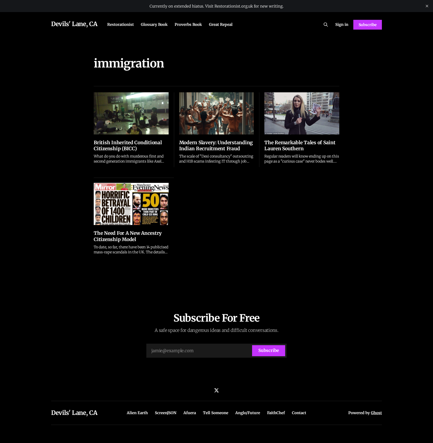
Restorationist (120, 24)
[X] (216, 390)
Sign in (341, 24)
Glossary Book (154, 24)
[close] (427, 6)
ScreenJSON (165, 412)
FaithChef (276, 412)
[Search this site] (326, 25)
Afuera (189, 412)
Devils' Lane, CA (74, 24)
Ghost (376, 412)
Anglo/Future (247, 412)
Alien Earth (137, 412)
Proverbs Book (188, 24)
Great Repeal (221, 24)
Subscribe (368, 24)
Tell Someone (215, 412)
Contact (299, 412)
